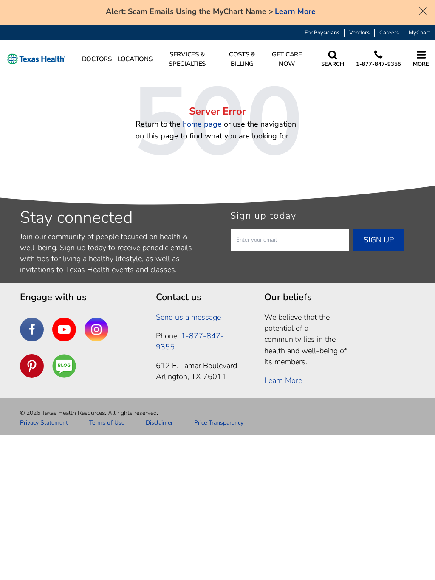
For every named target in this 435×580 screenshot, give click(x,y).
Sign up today (263, 215)
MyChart (419, 33)
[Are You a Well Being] (64, 366)
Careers (389, 33)
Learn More (295, 12)
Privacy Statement (44, 423)
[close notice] (423, 10)
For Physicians (322, 33)
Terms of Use (106, 423)
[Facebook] (32, 329)
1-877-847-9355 (190, 341)
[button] (36, 59)
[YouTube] (64, 329)
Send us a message (188, 317)
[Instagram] (96, 329)
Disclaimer (159, 423)
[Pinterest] (32, 366)
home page (202, 124)
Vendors (359, 33)
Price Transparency (218, 423)
